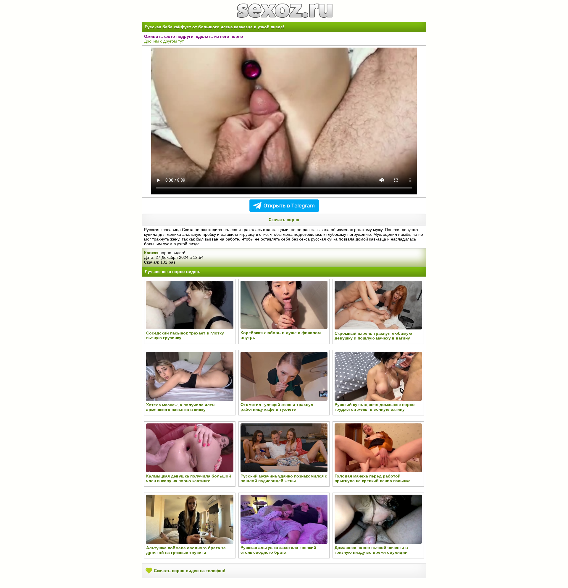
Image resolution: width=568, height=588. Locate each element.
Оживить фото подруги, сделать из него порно (193, 36)
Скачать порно (284, 219)
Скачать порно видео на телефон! (189, 570)
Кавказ (151, 252)
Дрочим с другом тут (164, 41)
